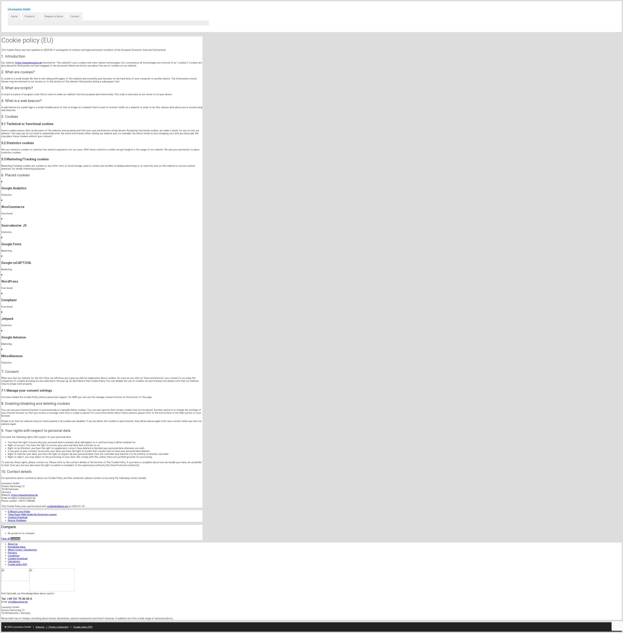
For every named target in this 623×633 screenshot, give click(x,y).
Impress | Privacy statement (52, 627)
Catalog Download (17, 517)
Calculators (14, 561)
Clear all (5, 538)
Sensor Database (17, 520)
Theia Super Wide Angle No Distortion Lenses (32, 514)
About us (13, 544)
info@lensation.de (18, 601)
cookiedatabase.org (57, 506)
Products (30, 16)
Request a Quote (54, 16)
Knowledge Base (16, 546)
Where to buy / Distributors (22, 549)
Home (14, 16)
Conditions (13, 555)
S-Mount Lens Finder (19, 511)
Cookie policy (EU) (17, 564)
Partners (12, 552)
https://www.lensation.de (28, 62)
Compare (15, 538)
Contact (74, 16)
